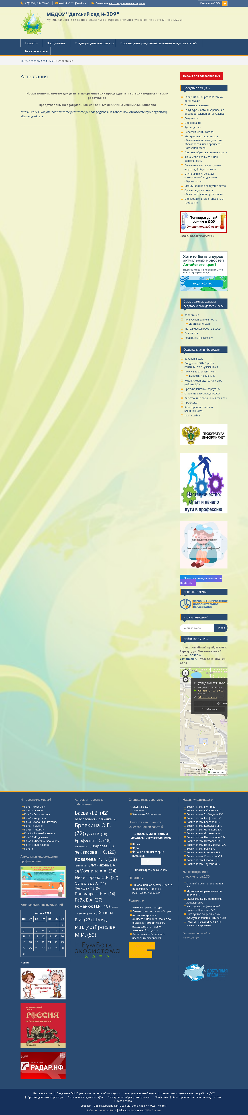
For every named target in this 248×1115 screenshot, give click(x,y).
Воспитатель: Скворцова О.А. (204, 856)
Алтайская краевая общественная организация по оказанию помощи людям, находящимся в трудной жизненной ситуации (151, 922)
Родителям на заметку (198, 337)
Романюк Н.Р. (92, 906)
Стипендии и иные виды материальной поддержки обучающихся (200, 177)
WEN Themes (153, 1110)
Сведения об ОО (210, 3)
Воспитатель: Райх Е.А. (200, 848)
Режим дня (191, 333)
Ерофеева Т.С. (93, 840)
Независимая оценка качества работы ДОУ (188, 1093)
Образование (192, 122)
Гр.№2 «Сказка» (33, 810)
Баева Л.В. (91, 813)
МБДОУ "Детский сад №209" (83, 14)
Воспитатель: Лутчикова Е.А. (204, 829)
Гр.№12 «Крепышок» (36, 844)
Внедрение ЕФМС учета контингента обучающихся (88, 1093)
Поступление (56, 43)
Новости (31, 43)
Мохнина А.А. (98, 871)
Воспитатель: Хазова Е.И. (202, 860)
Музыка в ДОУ (141, 806)
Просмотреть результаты (151, 870)
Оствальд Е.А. (90, 883)
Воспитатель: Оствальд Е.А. (203, 841)
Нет (137, 844)
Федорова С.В (90, 913)
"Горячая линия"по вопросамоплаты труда (142, 950)
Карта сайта (192, 415)
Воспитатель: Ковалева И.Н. (204, 825)
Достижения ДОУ (200, 323)
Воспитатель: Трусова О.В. (203, 864)
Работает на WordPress (101, 1110)
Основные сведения (196, 105)
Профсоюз (191, 402)
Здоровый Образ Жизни (147, 814)
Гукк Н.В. (96, 833)
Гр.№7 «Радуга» (33, 825)
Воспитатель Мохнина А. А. (203, 833)
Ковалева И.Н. (96, 859)
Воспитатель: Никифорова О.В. (205, 837)
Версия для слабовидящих (201, 75)
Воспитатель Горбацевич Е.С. (204, 814)
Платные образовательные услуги (205, 152)
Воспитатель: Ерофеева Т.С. (203, 818)
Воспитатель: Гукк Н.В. (200, 806)
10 (24, 936)
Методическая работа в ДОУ (202, 328)
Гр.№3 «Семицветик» (37, 814)
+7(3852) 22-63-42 (37, 3)
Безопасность (35, 51)
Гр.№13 (28, 848)
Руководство (192, 127)
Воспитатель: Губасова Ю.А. (204, 810)
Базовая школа (193, 358)
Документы (191, 118)
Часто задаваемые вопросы (127, 3)
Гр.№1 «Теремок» (35, 806)
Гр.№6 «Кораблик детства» (41, 822)
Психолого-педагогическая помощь (201, 580)
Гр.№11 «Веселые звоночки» (41, 841)
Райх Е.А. (88, 900)
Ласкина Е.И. (82, 865)
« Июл (25, 962)
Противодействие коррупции (202, 389)
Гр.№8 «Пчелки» (34, 829)
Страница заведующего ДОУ (202, 393)
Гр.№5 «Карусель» (35, 818)
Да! (137, 848)
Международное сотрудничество (205, 185)
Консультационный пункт (200, 371)
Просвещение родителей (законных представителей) (159, 43)
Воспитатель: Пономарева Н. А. (206, 844)
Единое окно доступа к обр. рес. (152, 911)
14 (49, 936)
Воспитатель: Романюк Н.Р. (203, 852)
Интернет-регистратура (147, 907)
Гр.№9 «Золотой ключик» (39, 833)
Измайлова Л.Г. (83, 846)
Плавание (138, 810)
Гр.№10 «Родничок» (36, 837)
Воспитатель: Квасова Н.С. (203, 822)
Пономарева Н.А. (95, 893)
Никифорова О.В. (96, 877)
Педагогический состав (199, 132)
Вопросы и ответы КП (202, 375)
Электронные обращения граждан (205, 398)
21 (49, 942)
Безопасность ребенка (95, 819)
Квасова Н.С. (98, 852)
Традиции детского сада (92, 43)
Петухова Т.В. (87, 888)
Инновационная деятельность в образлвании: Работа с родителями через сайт (152, 888)
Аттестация (191, 315)
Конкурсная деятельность (200, 319)
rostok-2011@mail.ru (72, 3)
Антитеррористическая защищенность (196, 1097)
